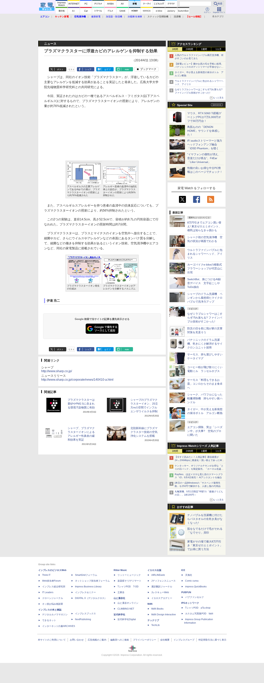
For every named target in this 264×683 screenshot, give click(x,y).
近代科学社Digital (127, 619)
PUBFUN (186, 592)
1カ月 (218, 49)
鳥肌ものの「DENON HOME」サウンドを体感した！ (203, 130)
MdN (149, 604)
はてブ (107, 69)
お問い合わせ (77, 639)
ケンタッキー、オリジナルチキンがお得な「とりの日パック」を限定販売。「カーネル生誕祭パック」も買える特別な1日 (199, 469)
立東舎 (121, 592)
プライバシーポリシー (144, 639)
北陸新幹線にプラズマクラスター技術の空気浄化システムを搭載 (144, 432)
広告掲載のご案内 (97, 639)
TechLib (155, 625)
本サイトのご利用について (52, 639)
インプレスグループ (184, 639)
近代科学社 (119, 614)
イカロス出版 (154, 570)
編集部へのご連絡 (119, 639)
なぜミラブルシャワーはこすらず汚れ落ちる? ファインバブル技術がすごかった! (204, 317)
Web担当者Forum (51, 580)
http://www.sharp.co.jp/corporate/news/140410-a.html (77, 379)
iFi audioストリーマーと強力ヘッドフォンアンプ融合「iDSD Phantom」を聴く (204, 144)
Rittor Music (120, 570)
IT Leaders (47, 592)
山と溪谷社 (119, 598)
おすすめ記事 (185, 506)
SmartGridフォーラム (86, 575)
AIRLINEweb (158, 575)
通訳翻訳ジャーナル (161, 586)
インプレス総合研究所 (53, 586)
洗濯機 (177, 16)
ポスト (60, 69)
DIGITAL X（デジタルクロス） (91, 598)
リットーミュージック (129, 575)
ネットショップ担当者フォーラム (92, 580)
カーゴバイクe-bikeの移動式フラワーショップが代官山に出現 (204, 268)
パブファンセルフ (194, 597)
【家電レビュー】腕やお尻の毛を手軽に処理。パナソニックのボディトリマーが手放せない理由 (199, 67)
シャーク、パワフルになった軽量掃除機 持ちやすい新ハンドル (204, 398)
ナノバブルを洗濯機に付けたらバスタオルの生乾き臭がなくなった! (204, 519)
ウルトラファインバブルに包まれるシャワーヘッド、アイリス (204, 253)
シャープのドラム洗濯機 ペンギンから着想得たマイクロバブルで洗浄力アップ (204, 297)
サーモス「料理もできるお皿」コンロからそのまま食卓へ (204, 383)
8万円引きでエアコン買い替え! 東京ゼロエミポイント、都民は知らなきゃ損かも (204, 226)
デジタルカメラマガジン (55, 614)
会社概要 (164, 639)
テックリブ (153, 620)
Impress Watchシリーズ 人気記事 (198, 445)
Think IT (46, 575)
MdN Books (157, 608)
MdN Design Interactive (163, 614)
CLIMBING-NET (126, 608)
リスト (71, 69)
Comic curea (191, 580)
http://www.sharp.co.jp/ (56, 371)
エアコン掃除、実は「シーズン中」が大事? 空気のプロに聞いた (204, 431)
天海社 (188, 575)
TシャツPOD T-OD (128, 586)
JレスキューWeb (160, 592)
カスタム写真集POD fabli (199, 613)
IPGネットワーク (190, 603)
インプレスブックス (85, 613)
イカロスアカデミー (161, 598)
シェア (88, 69)
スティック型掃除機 (157, 16)
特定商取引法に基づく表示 (212, 639)
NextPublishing (83, 619)
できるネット (49, 620)
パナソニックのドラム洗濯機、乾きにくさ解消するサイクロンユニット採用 (204, 343)
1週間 (204, 49)
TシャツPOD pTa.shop (197, 607)
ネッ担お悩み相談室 (52, 604)
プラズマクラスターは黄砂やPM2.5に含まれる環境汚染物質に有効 (81, 403)
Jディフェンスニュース (163, 580)
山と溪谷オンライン (128, 603)
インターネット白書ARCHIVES (58, 626)
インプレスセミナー (85, 592)
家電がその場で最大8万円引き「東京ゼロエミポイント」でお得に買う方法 (204, 545)
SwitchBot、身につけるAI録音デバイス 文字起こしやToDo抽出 (204, 283)
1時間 (175, 49)
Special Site (184, 105)
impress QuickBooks (196, 586)
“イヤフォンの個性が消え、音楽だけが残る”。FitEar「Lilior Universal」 (204, 158)
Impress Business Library (88, 586)
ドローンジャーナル (52, 598)
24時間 (189, 49)
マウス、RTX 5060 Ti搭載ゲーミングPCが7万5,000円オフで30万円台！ (204, 117)
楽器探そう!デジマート (129, 580)
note (127, 69)
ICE (183, 570)
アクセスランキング (189, 44)
